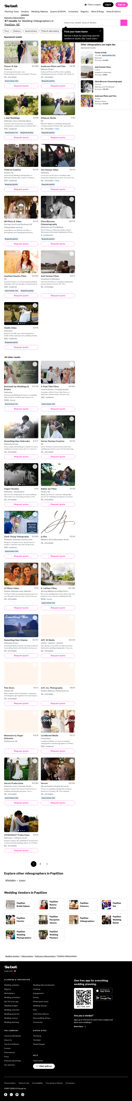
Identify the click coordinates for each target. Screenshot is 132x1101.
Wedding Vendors (12, 956)
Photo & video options (50, 31)
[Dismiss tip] (100, 31)
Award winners (31, 31)
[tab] (55, 61)
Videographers (27, 956)
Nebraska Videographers (14, 18)
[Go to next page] (47, 864)
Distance (16, 31)
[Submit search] (123, 23)
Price (7, 31)
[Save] (35, 44)
